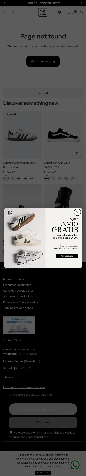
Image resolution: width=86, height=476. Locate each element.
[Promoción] (43, 238)
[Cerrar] (77, 212)
